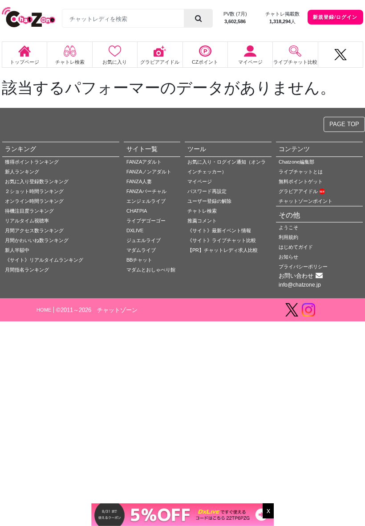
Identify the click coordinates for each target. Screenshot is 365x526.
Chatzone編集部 (296, 161)
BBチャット (139, 260)
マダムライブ (141, 250)
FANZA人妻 (139, 181)
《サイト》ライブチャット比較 (221, 240)
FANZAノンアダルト (148, 171)
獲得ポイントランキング (32, 161)
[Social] (340, 54)
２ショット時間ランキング (34, 191)
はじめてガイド (296, 247)
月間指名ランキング (27, 269)
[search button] (198, 18)
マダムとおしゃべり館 (150, 269)
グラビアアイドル (299, 191)
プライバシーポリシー (303, 266)
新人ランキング (22, 171)
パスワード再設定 (207, 191)
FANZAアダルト (144, 161)
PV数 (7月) (235, 13)
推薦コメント (202, 220)
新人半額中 (17, 250)
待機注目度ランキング (29, 211)
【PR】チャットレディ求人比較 (222, 250)
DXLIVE (134, 230)
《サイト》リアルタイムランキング (44, 260)
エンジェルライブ (146, 201)
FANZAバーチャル (146, 191)
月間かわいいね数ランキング (37, 240)
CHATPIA (136, 211)
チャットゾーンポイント (306, 201)
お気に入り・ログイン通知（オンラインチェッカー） (226, 166)
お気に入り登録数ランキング (37, 181)
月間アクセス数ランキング (34, 230)
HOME (43, 309)
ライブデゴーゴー (146, 220)
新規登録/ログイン (335, 16)
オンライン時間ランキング (34, 201)
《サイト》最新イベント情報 (219, 230)
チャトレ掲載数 (282, 13)
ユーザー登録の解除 (209, 201)
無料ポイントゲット (301, 181)
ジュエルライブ (143, 240)
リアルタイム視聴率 (27, 220)
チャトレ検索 (202, 211)
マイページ (199, 181)
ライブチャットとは (301, 171)
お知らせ (288, 256)
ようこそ (288, 227)
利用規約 (288, 237)
